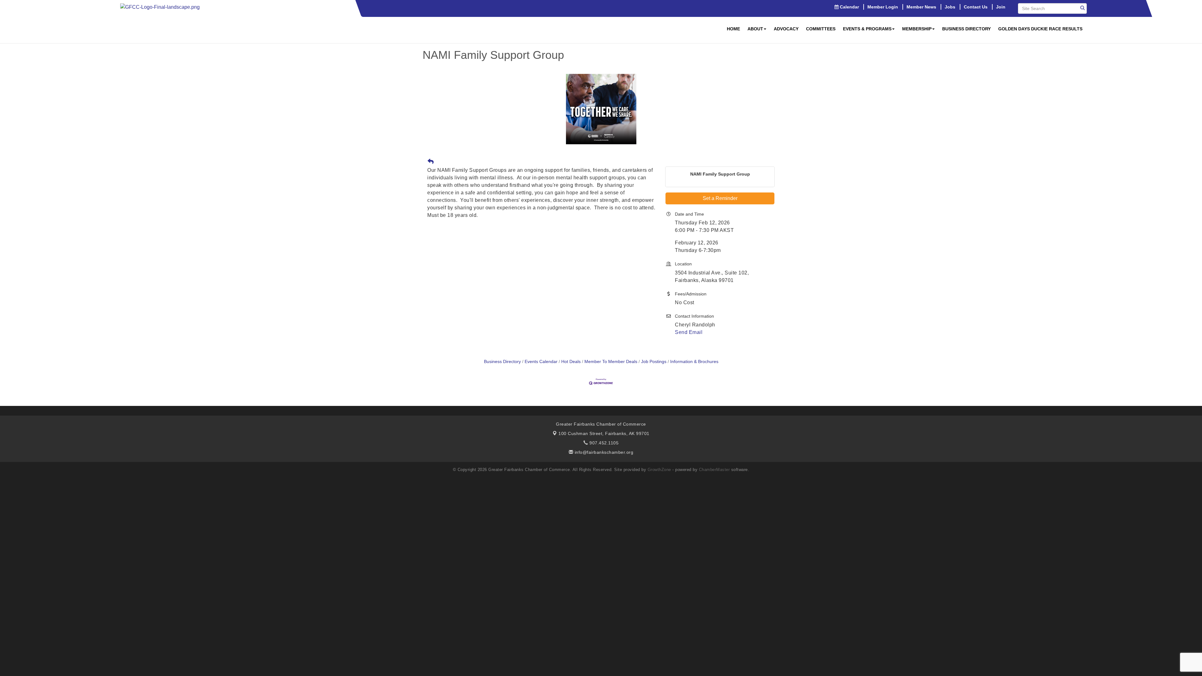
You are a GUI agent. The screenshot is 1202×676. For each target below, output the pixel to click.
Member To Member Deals (610, 361)
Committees (820, 28)
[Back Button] (431, 161)
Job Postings (653, 361)
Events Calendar (541, 361)
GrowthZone (659, 469)
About (755, 28)
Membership (917, 28)
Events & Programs (867, 28)
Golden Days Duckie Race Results (1040, 28)
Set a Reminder (720, 198)
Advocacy (786, 28)
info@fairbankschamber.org (603, 452)
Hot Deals (571, 361)
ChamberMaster (714, 469)
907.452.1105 (603, 442)
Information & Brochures (694, 361)
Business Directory (966, 28)
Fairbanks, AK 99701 (604, 433)
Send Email (688, 332)
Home (733, 28)
